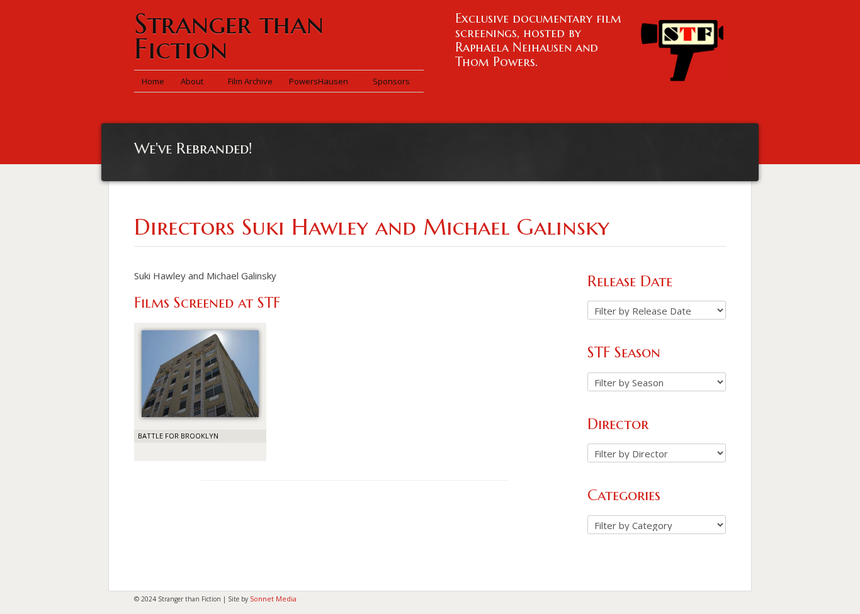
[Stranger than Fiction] (682, 47)
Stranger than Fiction (229, 36)
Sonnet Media (273, 598)
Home (153, 81)
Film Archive (250, 81)
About (193, 81)
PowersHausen (319, 81)
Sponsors (391, 81)
